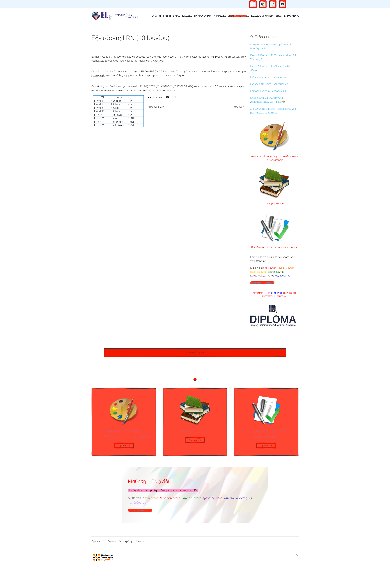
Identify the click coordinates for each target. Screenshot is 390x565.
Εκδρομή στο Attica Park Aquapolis (269, 77)
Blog (279, 15)
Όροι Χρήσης (126, 541)
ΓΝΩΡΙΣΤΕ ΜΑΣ (171, 15)
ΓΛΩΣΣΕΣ (187, 15)
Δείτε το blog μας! (195, 352)
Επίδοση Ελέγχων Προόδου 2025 (268, 91)
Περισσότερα (123, 445)
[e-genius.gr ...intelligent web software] (102, 557)
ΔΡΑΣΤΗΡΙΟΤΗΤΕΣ (238, 15)
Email (173, 97)
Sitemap (140, 541)
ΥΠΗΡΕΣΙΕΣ (219, 15)
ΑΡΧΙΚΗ (156, 15)
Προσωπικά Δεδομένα (103, 541)
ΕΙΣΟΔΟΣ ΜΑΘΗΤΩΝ (262, 15)
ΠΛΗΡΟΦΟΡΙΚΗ (202, 15)
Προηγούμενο (156, 107)
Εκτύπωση (157, 97)
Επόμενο (238, 107)
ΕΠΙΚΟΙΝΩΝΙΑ (291, 15)
